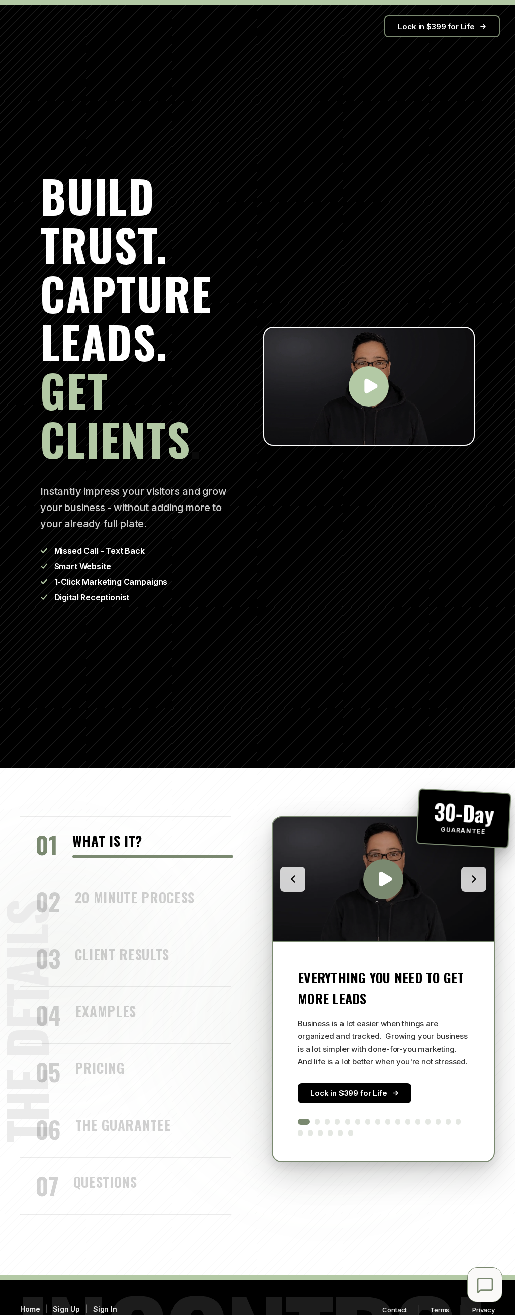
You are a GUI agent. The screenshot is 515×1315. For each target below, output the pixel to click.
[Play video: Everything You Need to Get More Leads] (383, 879)
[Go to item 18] (310, 1133)
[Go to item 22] (350, 1133)
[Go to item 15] (448, 1122)
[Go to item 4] (337, 1122)
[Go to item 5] (347, 1122)
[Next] (473, 879)
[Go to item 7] (367, 1122)
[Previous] (292, 879)
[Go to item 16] (458, 1122)
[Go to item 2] (317, 1122)
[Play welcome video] (369, 386)
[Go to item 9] (387, 1122)
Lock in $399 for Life (436, 26)
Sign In (105, 1309)
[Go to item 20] (330, 1133)
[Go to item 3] (327, 1122)
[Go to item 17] (300, 1133)
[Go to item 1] (304, 1122)
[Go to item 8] (377, 1122)
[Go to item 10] (397, 1122)
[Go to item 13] (428, 1122)
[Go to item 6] (357, 1122)
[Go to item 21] (340, 1133)
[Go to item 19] (320, 1133)
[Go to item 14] (438, 1122)
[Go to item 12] (417, 1122)
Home (30, 1309)
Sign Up (66, 1309)
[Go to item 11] (407, 1122)
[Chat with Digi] (484, 1284)
